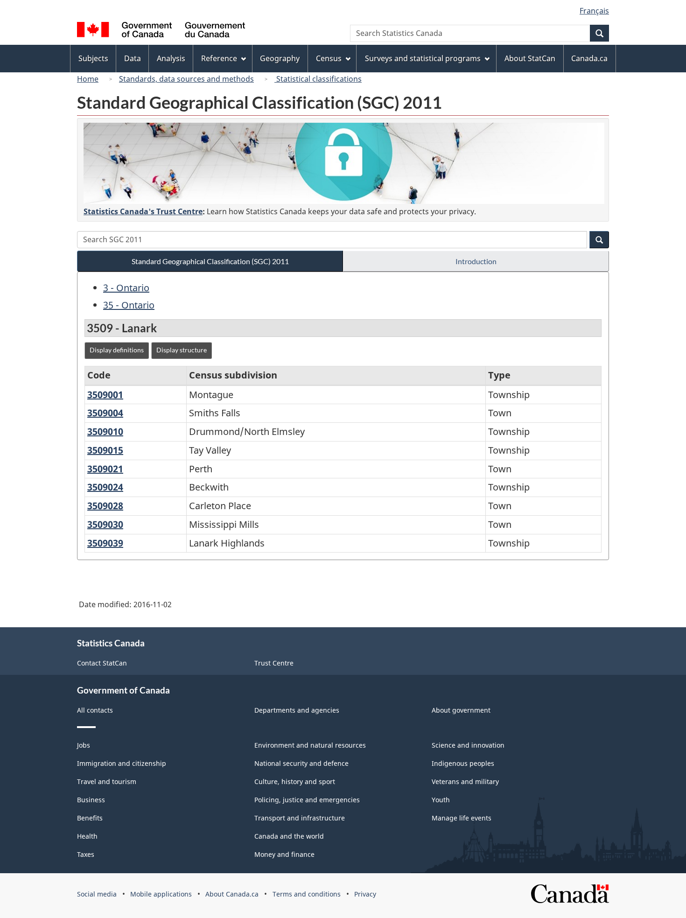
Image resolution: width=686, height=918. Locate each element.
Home (87, 79)
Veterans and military (465, 781)
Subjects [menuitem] (93, 58)
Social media (97, 894)
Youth (441, 799)
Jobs (83, 745)
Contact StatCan (102, 663)
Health (87, 836)
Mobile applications (161, 894)
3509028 (105, 505)
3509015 (105, 450)
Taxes (85, 854)
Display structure (181, 350)
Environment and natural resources (310, 745)
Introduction (476, 261)
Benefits (90, 817)
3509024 (105, 487)
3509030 (105, 524)
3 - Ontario (126, 287)
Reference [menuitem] (219, 58)
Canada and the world (289, 836)
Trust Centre (274, 663)
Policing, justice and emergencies (307, 799)
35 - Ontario (128, 305)
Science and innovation (468, 745)
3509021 (105, 469)
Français (594, 11)
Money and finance (284, 854)
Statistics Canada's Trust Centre (143, 211)
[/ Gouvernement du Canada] (161, 31)
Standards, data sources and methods (186, 79)
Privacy (365, 894)
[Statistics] (344, 163)
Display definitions (117, 350)
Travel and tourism (106, 781)
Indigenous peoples (463, 763)
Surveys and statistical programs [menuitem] (423, 58)
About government (461, 710)
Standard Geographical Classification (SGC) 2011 (210, 261)
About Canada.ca (232, 894)
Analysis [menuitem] (171, 58)
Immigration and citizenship (121, 763)
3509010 (105, 431)
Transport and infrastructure (299, 817)
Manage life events (461, 817)
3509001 (105, 394)
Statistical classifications (318, 79)
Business (91, 799)
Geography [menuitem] (280, 58)
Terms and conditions (307, 894)
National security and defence (301, 763)
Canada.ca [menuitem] (589, 58)
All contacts (95, 710)
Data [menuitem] (132, 58)
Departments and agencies (296, 710)
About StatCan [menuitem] (529, 58)
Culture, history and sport (294, 781)
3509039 (105, 543)
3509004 (105, 412)
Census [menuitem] (329, 58)
